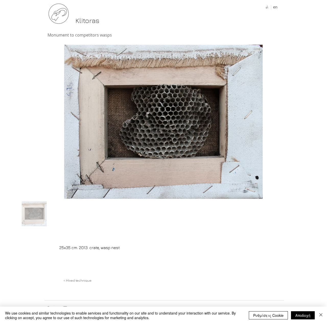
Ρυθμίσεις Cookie (268, 315)
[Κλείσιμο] (321, 315)
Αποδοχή (302, 315)
